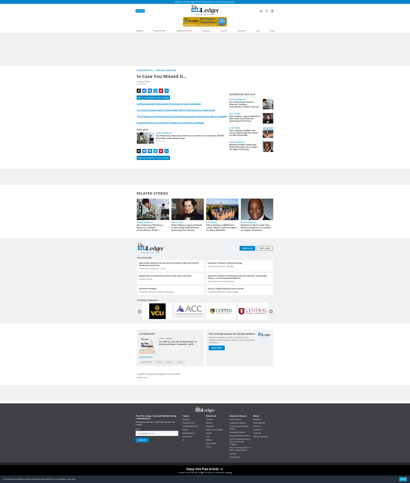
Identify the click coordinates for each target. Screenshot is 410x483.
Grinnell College (146, 279)
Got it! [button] (403, 479)
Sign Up (142, 440)
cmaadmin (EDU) (143, 81)
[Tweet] (155, 91)
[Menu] (272, 11)
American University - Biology (220, 266)
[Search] (267, 11)
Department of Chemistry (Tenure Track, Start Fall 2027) (165, 276)
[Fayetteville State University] (189, 311)
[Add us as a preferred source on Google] (166, 91)
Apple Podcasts (146, 362)
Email (138, 429)
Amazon (160, 362)
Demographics (145, 70)
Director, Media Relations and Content (226, 289)
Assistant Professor (148, 289)
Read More (217, 348)
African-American (166, 70)
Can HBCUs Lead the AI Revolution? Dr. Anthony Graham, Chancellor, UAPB (178, 342)
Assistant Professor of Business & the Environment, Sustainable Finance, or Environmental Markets (237, 277)
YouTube (179, 362)
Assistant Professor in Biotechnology (225, 263)
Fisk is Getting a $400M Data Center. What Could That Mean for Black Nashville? (243, 132)
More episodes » (146, 357)
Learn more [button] (71, 479)
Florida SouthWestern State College (223, 292)
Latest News (234, 128)
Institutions (235, 114)
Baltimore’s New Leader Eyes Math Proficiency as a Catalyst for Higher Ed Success (243, 147)
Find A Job (247, 248)
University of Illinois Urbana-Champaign (156, 292)
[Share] (144, 91)
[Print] (139, 91)
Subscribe (140, 11)
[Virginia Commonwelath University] (221, 311)
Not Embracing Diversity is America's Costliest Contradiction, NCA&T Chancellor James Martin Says (190, 136)
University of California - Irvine (152, 268)
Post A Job (265, 248)
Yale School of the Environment (221, 281)
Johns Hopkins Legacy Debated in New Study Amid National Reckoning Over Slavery (244, 118)
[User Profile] (261, 11)
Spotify (169, 362)
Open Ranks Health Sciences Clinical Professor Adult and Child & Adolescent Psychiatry (168, 264)
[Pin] (161, 91)
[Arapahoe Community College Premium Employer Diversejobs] (253, 311)
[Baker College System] (157, 311)
